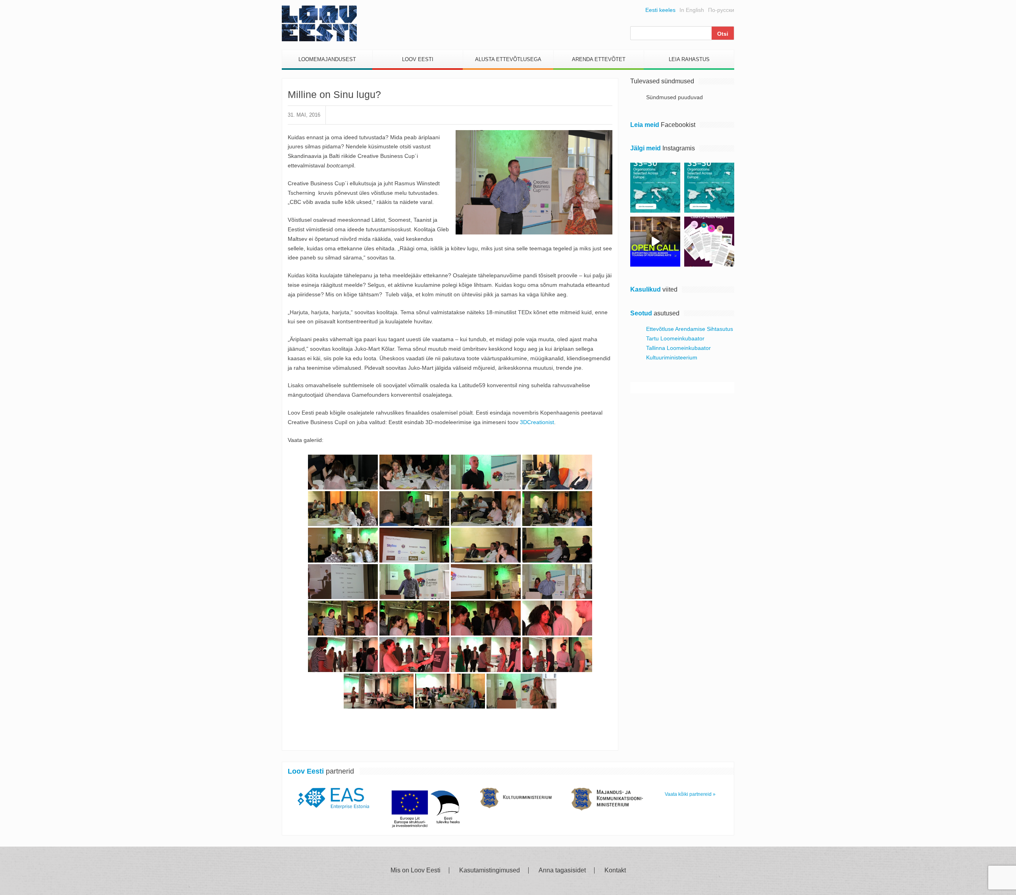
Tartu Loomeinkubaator (675, 338)
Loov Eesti (417, 59)
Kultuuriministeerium (671, 357)
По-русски (721, 10)
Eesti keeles (660, 10)
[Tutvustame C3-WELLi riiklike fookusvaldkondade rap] (709, 242)
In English (691, 10)
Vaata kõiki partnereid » (690, 794)
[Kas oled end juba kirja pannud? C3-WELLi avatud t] (709, 188)
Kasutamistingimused (489, 870)
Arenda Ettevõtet (598, 59)
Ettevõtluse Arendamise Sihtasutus (689, 329)
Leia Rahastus (689, 59)
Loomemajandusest (327, 59)
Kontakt (615, 870)
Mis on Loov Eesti (416, 870)
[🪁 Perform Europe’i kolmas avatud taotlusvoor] (655, 242)
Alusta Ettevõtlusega (508, 59)
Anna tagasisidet (562, 870)
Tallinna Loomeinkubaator (678, 348)
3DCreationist (536, 422)
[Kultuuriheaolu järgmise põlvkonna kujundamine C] (655, 188)
